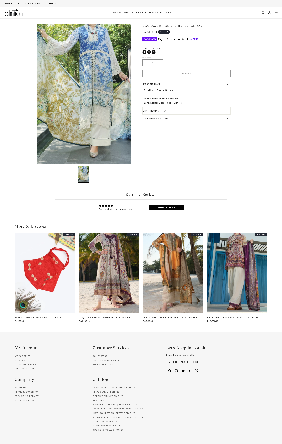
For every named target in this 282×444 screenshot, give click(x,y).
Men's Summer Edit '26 (106, 391)
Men (19, 3)
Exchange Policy (103, 364)
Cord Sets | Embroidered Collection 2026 (119, 408)
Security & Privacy (27, 396)
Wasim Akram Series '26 (107, 425)
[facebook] (144, 52)
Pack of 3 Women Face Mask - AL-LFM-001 (39, 317)
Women (8, 3)
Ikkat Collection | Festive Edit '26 (114, 413)
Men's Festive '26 (103, 400)
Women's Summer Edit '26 (108, 396)
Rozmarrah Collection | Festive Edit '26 (118, 417)
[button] (117, 12)
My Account (22, 355)
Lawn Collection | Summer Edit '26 (114, 387)
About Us (20, 387)
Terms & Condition (27, 391)
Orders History (25, 368)
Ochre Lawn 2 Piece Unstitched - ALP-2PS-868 (170, 317)
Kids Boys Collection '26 (108, 429)
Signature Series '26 (105, 421)
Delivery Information (106, 360)
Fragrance (50, 3)
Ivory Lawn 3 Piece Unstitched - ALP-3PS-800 (233, 317)
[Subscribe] (245, 362)
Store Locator (24, 400)
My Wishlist (22, 360)
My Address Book (25, 364)
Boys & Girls (32, 3)
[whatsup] (149, 52)
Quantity (147, 57)
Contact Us (100, 355)
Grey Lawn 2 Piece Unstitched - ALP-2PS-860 (105, 317)
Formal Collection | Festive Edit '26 (115, 404)
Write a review (167, 207)
